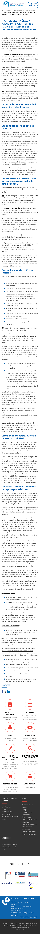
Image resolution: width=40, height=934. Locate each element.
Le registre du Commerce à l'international (27, 814)
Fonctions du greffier (9, 844)
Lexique (24, 810)
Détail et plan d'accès (28, 917)
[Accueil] (2, 10)
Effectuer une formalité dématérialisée (7, 809)
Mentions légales (15, 925)
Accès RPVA (6, 814)
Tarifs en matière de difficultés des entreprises (29, 826)
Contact (25, 925)
